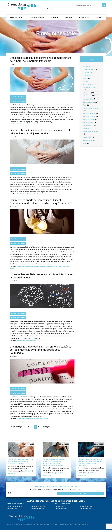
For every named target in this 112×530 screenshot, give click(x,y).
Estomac (86, 81)
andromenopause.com (39, 506)
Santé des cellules (89, 119)
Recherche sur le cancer (91, 108)
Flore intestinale (22, 124)
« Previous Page (16, 427)
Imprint (87, 524)
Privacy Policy (64, 524)
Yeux (84, 143)
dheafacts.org (60, 506)
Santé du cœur (88, 122)
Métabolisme (51, 266)
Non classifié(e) (88, 99)
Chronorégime (87, 72)
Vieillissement (87, 140)
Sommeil (58, 266)
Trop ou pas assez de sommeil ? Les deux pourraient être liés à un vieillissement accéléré (21, 461)
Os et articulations (89, 102)
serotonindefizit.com (38, 508)
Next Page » (46, 427)
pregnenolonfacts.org (86, 506)
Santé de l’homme (89, 113)
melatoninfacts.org (61, 508)
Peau (84, 105)
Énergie (85, 78)
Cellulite (85, 66)
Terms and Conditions (76, 524)
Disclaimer (54, 524)
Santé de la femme (89, 116)
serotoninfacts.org (85, 508)
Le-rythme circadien (33, 124)
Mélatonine (43, 194)
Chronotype (86, 75)
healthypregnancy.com (15, 506)
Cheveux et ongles (89, 69)
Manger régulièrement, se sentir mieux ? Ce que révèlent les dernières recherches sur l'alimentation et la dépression (54, 462)
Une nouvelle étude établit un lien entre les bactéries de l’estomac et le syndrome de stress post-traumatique (40, 349)
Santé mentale (31, 340)
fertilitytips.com (12, 508)
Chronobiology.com (22, 6)
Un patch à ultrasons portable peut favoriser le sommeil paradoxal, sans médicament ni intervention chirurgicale (90, 462)
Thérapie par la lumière (90, 132)
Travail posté (87, 137)
